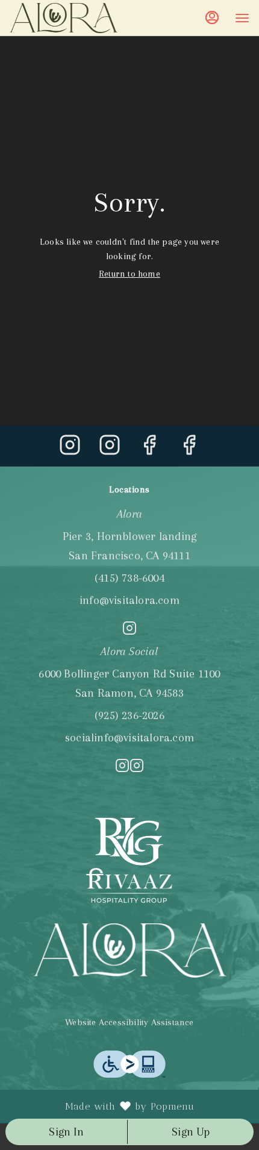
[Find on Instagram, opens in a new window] (70, 449)
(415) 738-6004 (129, 578)
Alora (129, 950)
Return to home (129, 273)
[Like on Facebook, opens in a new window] (149, 449)
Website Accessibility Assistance (129, 1022)
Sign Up (191, 1132)
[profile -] (212, 17)
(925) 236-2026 (129, 715)
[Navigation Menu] (242, 18)
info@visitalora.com (129, 600)
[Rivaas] (129, 859)
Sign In (66, 1132)
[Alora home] (64, 18)
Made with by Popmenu (102, 1106)
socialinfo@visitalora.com (129, 737)
